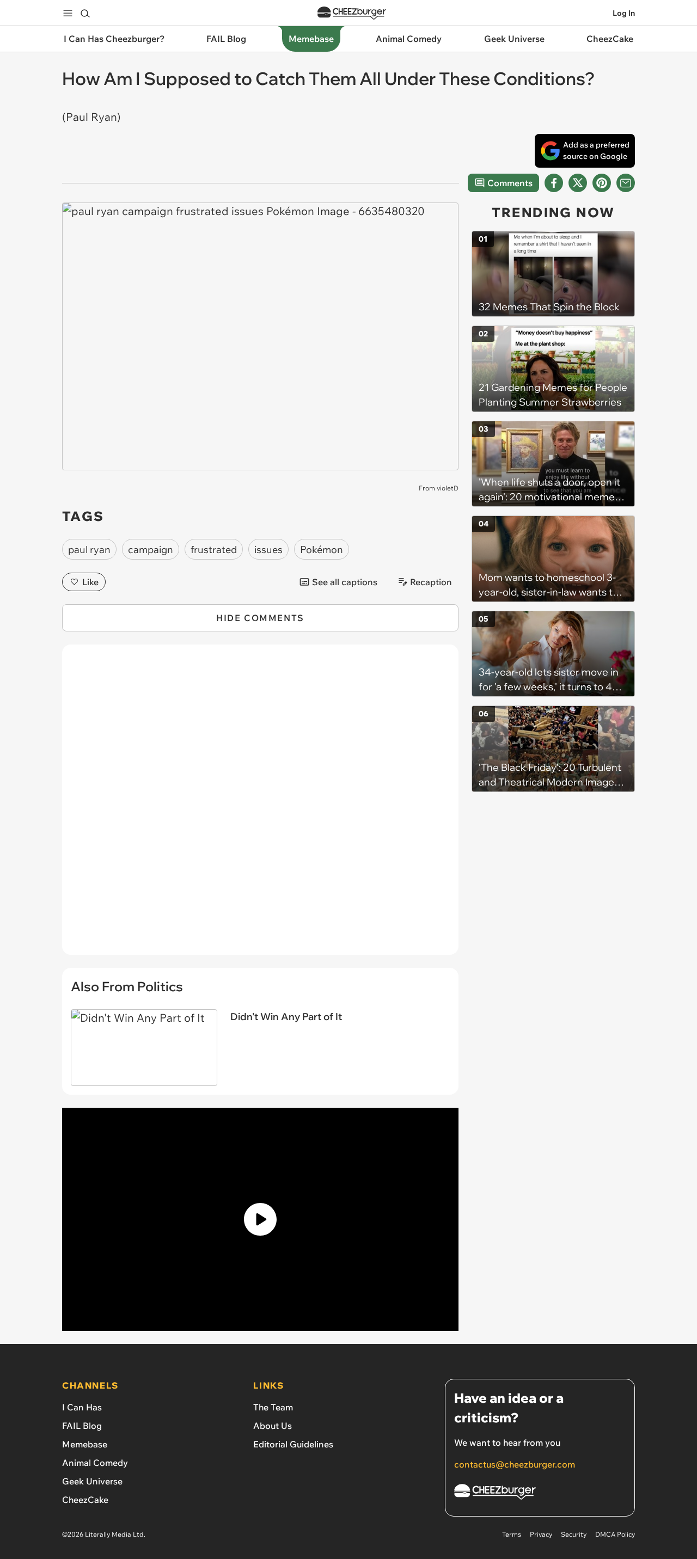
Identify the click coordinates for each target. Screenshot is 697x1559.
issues (268, 549)
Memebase (84, 1444)
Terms (511, 1534)
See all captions (344, 581)
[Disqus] (260, 806)
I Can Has (82, 1407)
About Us (272, 1425)
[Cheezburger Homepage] (351, 13)
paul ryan (89, 549)
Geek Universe (92, 1481)
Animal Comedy (95, 1462)
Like (90, 581)
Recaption (431, 581)
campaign (150, 549)
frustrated (214, 549)
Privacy (541, 1534)
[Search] (85, 13)
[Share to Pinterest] (601, 183)
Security (573, 1534)
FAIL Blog (82, 1425)
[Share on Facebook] (554, 183)
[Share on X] (577, 183)
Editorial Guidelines (293, 1444)
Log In (624, 13)
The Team (273, 1407)
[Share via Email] (625, 183)
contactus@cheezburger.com (514, 1464)
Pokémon (321, 549)
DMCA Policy (615, 1534)
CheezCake (85, 1499)
